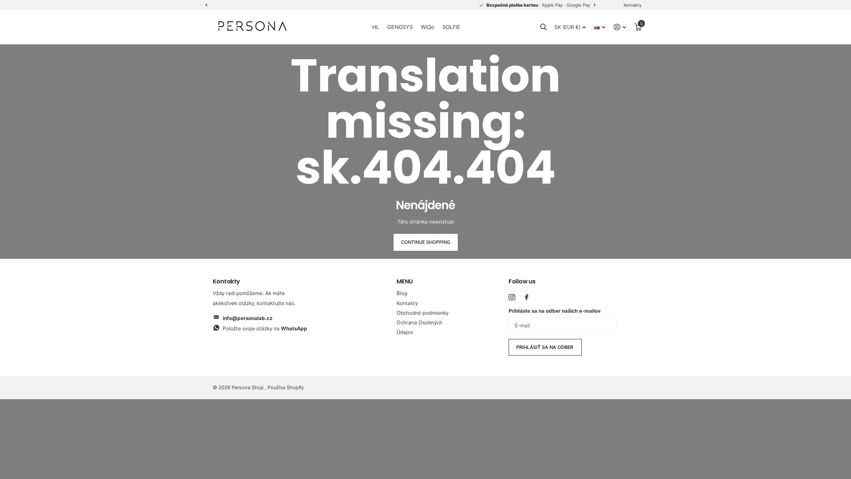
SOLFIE (451, 27)
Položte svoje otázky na (265, 328)
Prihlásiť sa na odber (545, 347)
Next (324, 5)
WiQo (427, 27)
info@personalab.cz (248, 318)
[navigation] (206, 5)
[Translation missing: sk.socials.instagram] (512, 297)
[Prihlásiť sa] (620, 27)
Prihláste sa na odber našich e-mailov (555, 311)
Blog (402, 293)
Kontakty (407, 303)
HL (375, 27)
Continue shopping (425, 242)
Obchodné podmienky (422, 313)
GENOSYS (400, 27)
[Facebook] (526, 297)
